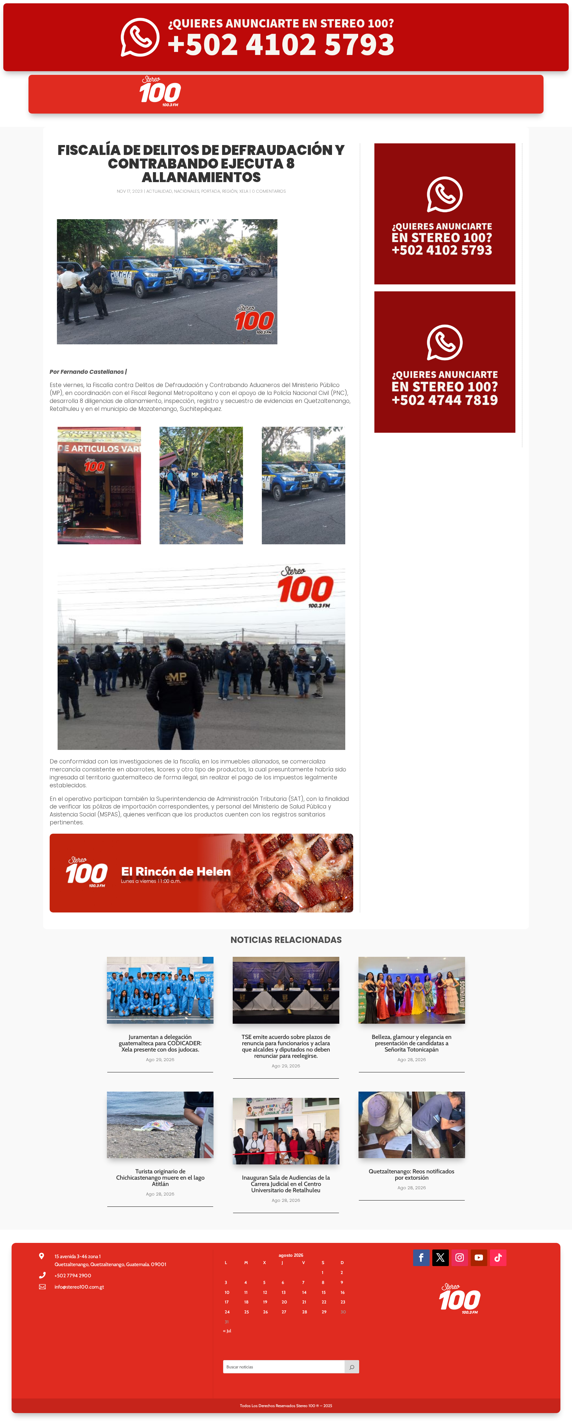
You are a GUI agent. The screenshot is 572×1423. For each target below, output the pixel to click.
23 (343, 1301)
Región (229, 191)
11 (246, 1292)
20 (284, 1301)
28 (304, 1311)
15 (324, 1292)
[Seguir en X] (440, 1258)
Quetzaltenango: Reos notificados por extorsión (411, 1174)
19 (265, 1301)
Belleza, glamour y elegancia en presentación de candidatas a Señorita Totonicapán (412, 1043)
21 (304, 1301)
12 (265, 1292)
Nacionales (186, 191)
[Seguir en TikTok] (498, 1258)
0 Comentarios (269, 191)
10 (227, 1292)
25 (246, 1311)
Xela (243, 191)
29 (324, 1311)
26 (265, 1311)
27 (284, 1311)
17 (227, 1301)
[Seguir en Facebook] (421, 1258)
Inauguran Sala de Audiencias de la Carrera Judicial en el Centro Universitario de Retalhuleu (286, 1184)
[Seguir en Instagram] (460, 1258)
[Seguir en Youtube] (479, 1258)
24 (227, 1311)
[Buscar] (352, 1366)
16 (343, 1292)
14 (304, 1292)
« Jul (227, 1330)
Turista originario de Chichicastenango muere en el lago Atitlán (160, 1178)
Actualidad (159, 191)
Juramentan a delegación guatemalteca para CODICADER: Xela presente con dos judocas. (160, 1043)
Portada (210, 191)
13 (284, 1292)
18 (246, 1301)
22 (324, 1301)
